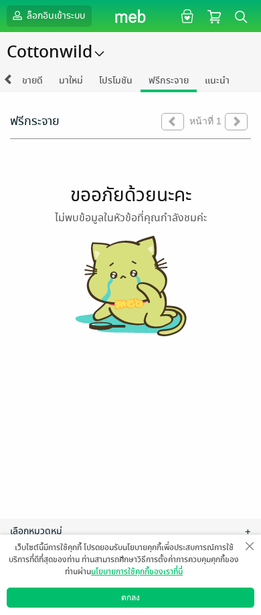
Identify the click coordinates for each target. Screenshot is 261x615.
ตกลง (130, 597)
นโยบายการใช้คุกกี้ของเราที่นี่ (137, 572)
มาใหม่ (71, 81)
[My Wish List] (185, 15)
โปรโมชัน (116, 81)
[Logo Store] (131, 16)
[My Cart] (214, 15)
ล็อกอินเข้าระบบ (55, 16)
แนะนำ (217, 81)
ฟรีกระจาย (169, 81)
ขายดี (32, 81)
